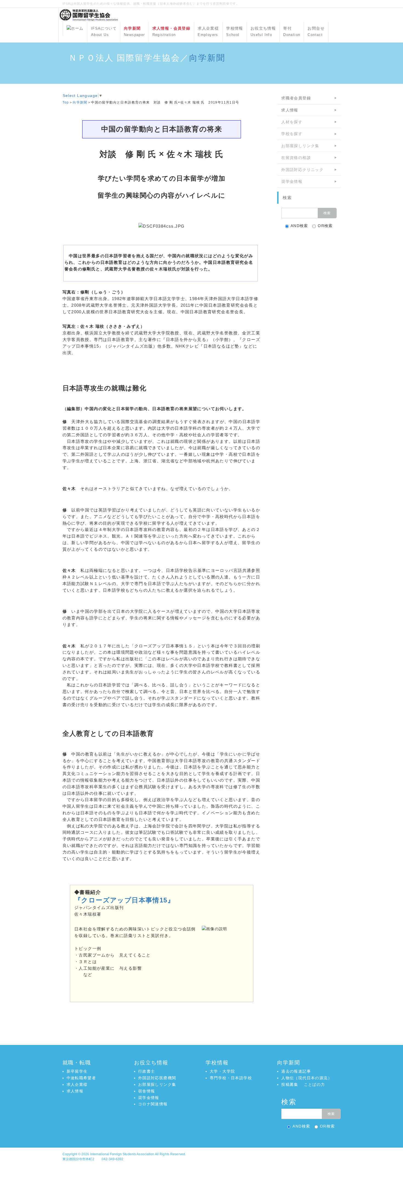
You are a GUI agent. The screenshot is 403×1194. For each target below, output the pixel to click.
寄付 (291, 31)
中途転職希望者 (81, 1078)
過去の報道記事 (296, 1071)
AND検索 (299, 225)
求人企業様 (208, 31)
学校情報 (234, 31)
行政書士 (146, 1071)
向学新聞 (207, 57)
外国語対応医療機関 (157, 1078)
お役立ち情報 (263, 31)
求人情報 (75, 1091)
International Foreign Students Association (122, 1154)
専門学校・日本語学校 (231, 1078)
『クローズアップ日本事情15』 (124, 900)
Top (66, 102)
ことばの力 (314, 1084)
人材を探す (291, 122)
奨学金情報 (291, 181)
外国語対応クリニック (302, 169)
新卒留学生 (77, 1071)
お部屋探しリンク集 (300, 146)
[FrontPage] (75, 29)
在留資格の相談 (296, 157)
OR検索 (325, 225)
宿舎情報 (146, 1091)
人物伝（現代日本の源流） (306, 1078)
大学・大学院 (222, 1071)
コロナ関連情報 (153, 1104)
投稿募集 (289, 1084)
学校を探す (291, 134)
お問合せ (316, 31)
